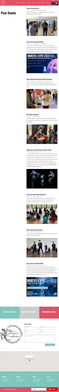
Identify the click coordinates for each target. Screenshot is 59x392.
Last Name (42, 326)
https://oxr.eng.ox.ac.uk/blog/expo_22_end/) (36, 274)
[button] (34, 2)
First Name (27, 326)
